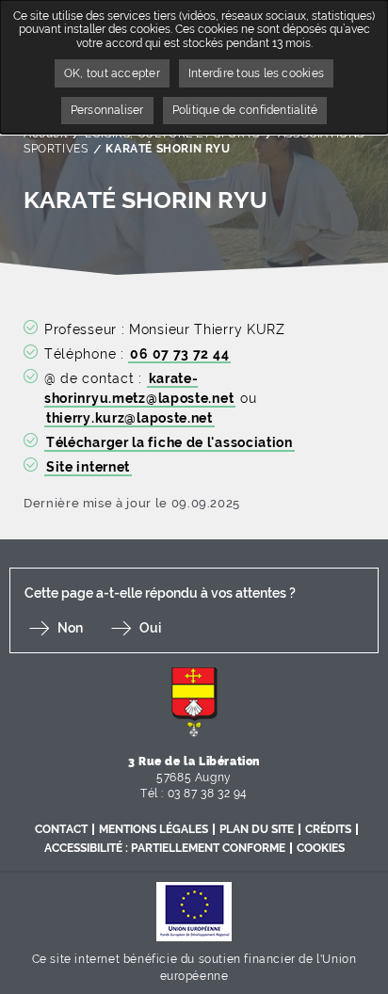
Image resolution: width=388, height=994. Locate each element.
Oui (150, 627)
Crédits (328, 829)
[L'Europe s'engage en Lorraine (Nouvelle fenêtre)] (194, 911)
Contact (61, 829)
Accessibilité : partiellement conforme (164, 848)
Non (70, 627)
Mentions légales (153, 829)
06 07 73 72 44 (179, 353)
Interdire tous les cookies (256, 73)
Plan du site (256, 829)
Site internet (88, 466)
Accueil (45, 133)
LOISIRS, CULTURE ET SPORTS (172, 133)
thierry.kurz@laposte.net (129, 417)
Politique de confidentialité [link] (245, 110)
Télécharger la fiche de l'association (169, 442)
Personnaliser (107, 110)
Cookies (321, 848)
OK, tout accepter (112, 73)
